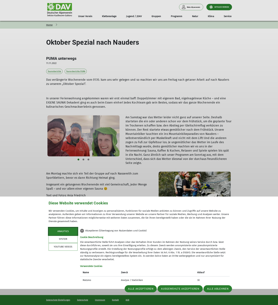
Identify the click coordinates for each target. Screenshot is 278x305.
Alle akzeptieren (140, 288)
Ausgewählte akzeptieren (180, 288)
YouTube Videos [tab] (63, 246)
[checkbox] (155, 231)
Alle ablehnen (218, 288)
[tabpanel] (155, 256)
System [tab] (63, 239)
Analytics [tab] (63, 231)
